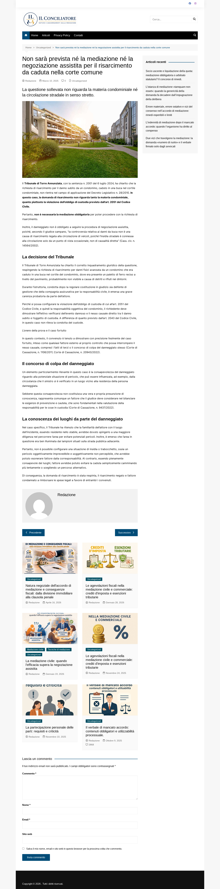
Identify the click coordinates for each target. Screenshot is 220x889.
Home (34, 35)
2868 (91, 744)
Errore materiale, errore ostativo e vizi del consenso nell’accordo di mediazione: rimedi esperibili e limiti (169, 110)
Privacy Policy (62, 35)
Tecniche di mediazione (59, 649)
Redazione (30, 81)
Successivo (124, 532)
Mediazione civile (35, 649)
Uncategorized (79, 81)
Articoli (46, 35)
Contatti (78, 35)
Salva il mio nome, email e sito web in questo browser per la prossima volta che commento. (74, 848)
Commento (29, 773)
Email (26, 819)
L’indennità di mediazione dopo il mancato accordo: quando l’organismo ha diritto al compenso (170, 126)
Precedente (35, 532)
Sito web (27, 834)
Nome (26, 805)
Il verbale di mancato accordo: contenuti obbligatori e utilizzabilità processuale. (110, 731)
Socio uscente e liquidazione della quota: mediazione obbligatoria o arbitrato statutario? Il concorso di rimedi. (169, 75)
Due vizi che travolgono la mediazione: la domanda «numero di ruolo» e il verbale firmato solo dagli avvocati (169, 142)
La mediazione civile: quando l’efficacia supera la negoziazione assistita (49, 664)
